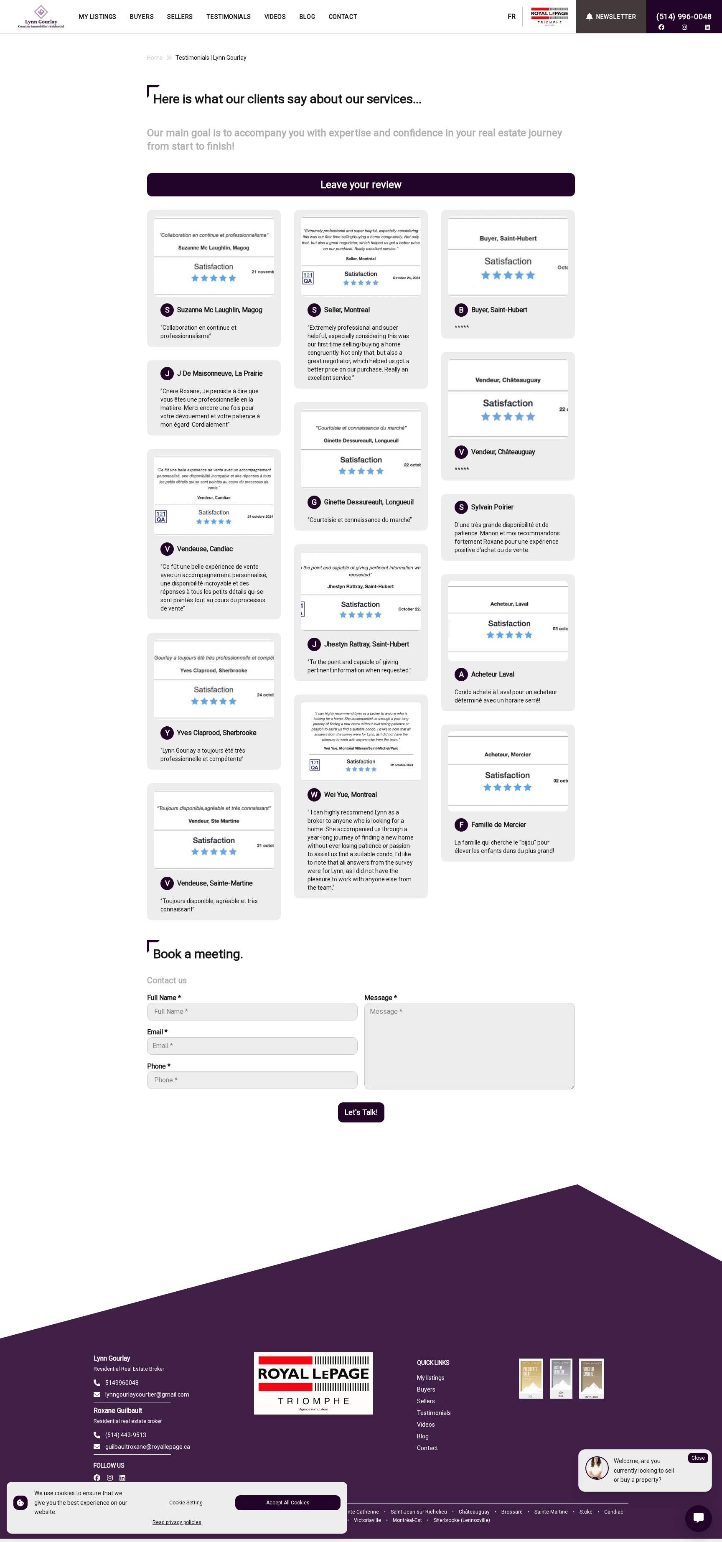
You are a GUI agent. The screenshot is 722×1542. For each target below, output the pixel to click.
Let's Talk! (361, 1112)
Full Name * (164, 998)
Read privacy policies (177, 1522)
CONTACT (343, 16)
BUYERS (142, 16)
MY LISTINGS (98, 16)
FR (512, 16)
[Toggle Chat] (698, 1518)
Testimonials (434, 1413)
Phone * (158, 1066)
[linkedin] (707, 27)
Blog (423, 1436)
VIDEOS (275, 16)
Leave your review (361, 185)
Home (155, 57)
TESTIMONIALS (228, 16)
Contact (427, 1448)
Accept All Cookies (288, 1503)
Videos (426, 1424)
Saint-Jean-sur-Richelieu (419, 1512)
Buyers (426, 1389)
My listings (431, 1377)
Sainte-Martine (551, 1512)
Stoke (586, 1512)
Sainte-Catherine (360, 1512)
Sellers (426, 1401)
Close (698, 1458)
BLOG (307, 16)
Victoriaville (367, 1520)
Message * (380, 998)
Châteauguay (474, 1512)
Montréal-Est (407, 1520)
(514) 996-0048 (684, 16)
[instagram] (684, 27)
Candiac (613, 1512)
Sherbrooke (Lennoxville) (462, 1520)
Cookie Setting (186, 1503)
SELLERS (180, 16)
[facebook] (661, 27)
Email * (157, 1032)
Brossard (512, 1512)
